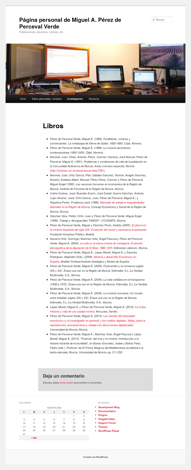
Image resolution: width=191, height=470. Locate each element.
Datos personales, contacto (47, 98)
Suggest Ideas (106, 419)
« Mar (34, 437)
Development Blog (109, 407)
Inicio (23, 98)
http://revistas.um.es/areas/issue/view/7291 (77, 170)
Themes (102, 426)
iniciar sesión (66, 382)
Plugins (102, 415)
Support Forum (107, 423)
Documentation (107, 411)
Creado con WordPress (95, 457)
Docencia (94, 98)
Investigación (75, 98)
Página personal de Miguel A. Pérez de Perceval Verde (70, 22)
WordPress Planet (108, 431)
